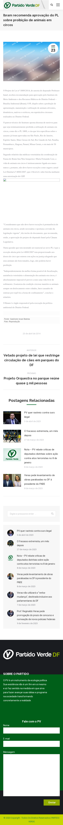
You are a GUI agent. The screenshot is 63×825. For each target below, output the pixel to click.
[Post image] (12, 417)
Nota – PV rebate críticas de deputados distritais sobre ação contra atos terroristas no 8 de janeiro (41, 456)
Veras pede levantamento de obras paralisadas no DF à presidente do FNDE (39, 479)
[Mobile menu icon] (58, 5)
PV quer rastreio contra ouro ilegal (39, 414)
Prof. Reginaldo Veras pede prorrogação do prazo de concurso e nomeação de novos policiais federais (36, 615)
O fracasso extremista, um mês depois (41, 433)
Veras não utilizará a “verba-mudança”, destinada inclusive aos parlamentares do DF (34, 596)
